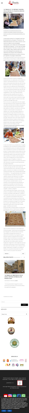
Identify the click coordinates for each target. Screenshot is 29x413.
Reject (9, 410)
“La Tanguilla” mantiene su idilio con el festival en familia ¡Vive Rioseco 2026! (14, 277)
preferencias (16, 408)
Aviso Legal (5, 386)
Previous (6, 253)
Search (24, 304)
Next (23, 253)
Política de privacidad (12, 386)
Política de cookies (15, 388)
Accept (4, 410)
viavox (16, 280)
